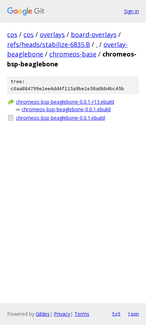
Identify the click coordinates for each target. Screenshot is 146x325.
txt (116, 313)
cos (12, 34)
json (133, 313)
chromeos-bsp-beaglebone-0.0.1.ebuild (66, 109)
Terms (81, 313)
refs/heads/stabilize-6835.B (48, 44)
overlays (52, 34)
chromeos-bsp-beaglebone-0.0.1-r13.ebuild (65, 101)
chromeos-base (72, 54)
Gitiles (43, 313)
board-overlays (94, 34)
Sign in (131, 11)
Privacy (62, 313)
